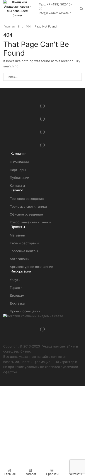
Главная (9, 26)
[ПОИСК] (78, 76)
